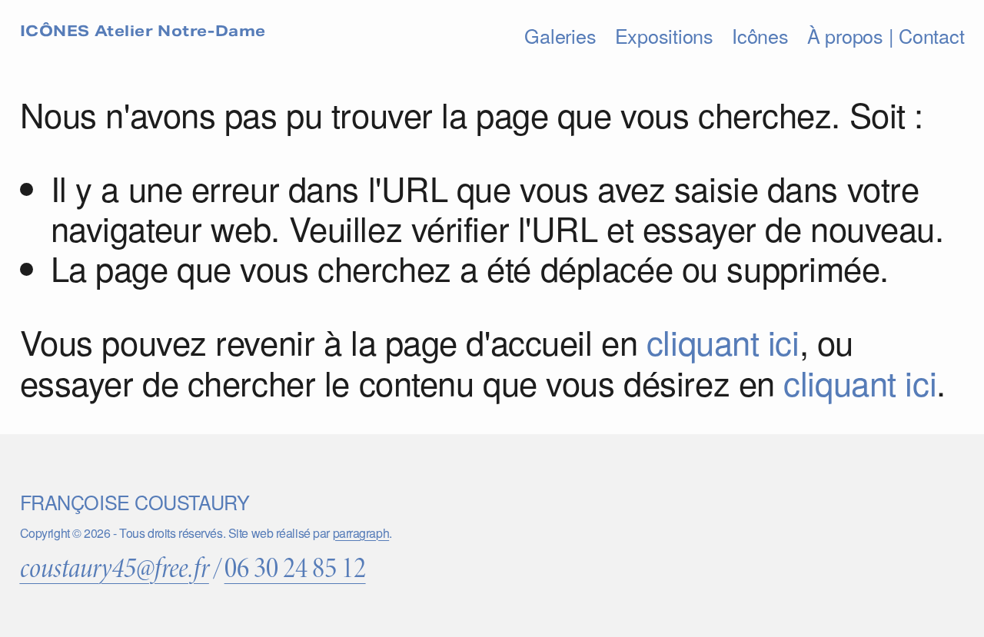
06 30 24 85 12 (295, 568)
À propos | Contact (885, 35)
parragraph (361, 533)
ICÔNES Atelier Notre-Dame (143, 31)
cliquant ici (723, 341)
